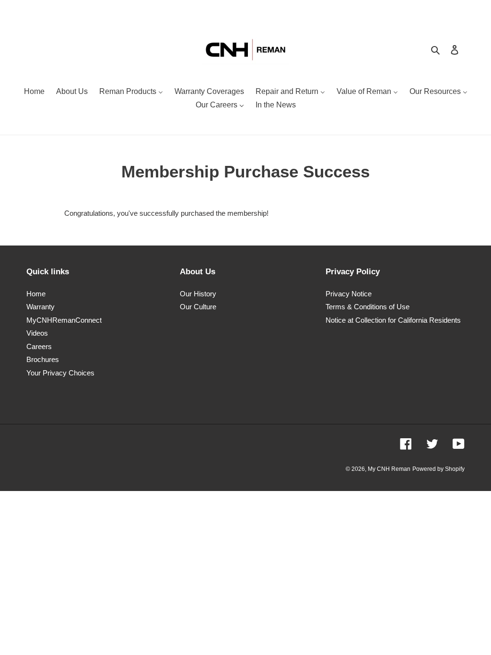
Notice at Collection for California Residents (393, 320)
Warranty (40, 307)
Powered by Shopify (438, 469)
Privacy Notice (349, 294)
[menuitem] (34, 92)
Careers (39, 346)
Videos (37, 333)
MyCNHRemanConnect (64, 320)
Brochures (42, 359)
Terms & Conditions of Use (367, 307)
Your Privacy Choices (60, 373)
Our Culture (198, 307)
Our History (198, 294)
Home (36, 294)
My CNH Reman (389, 469)
